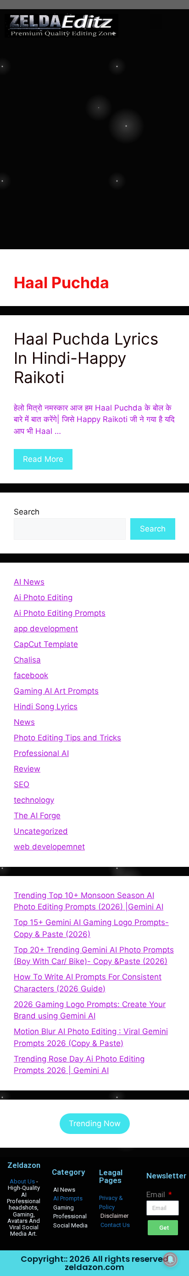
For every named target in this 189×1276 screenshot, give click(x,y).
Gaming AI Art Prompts (56, 691)
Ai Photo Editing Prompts (60, 613)
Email (156, 1194)
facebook (31, 675)
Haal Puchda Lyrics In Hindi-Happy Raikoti (86, 358)
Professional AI (41, 753)
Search (26, 511)
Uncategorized (41, 831)
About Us (22, 1181)
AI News (29, 581)
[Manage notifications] (170, 1259)
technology (34, 800)
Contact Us (115, 1224)
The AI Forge (37, 815)
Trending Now (95, 1123)
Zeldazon (23, 1165)
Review (27, 768)
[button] (156, 21)
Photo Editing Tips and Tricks (67, 737)
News (24, 722)
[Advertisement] (94, 141)
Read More (43, 459)
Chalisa (27, 659)
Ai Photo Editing (43, 597)
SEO (21, 784)
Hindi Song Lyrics (46, 706)
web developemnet (49, 846)
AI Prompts (68, 1198)
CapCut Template (46, 644)
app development (46, 628)
